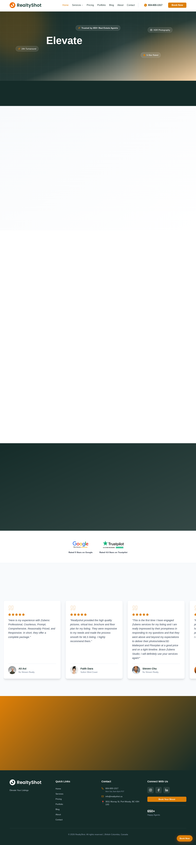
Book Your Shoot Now (81, 748)
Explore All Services (96, 429)
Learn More (35, 340)
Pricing (90, 5)
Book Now (177, 5)
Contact (131, 5)
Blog (111, 5)
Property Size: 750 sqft (120, 167)
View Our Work (119, 66)
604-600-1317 (111, 788)
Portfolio (101, 5)
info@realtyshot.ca (113, 796)
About (120, 5)
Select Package (117, 154)
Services (76, 5)
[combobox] (148, 159)
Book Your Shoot (78, 65)
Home (65, 5)
